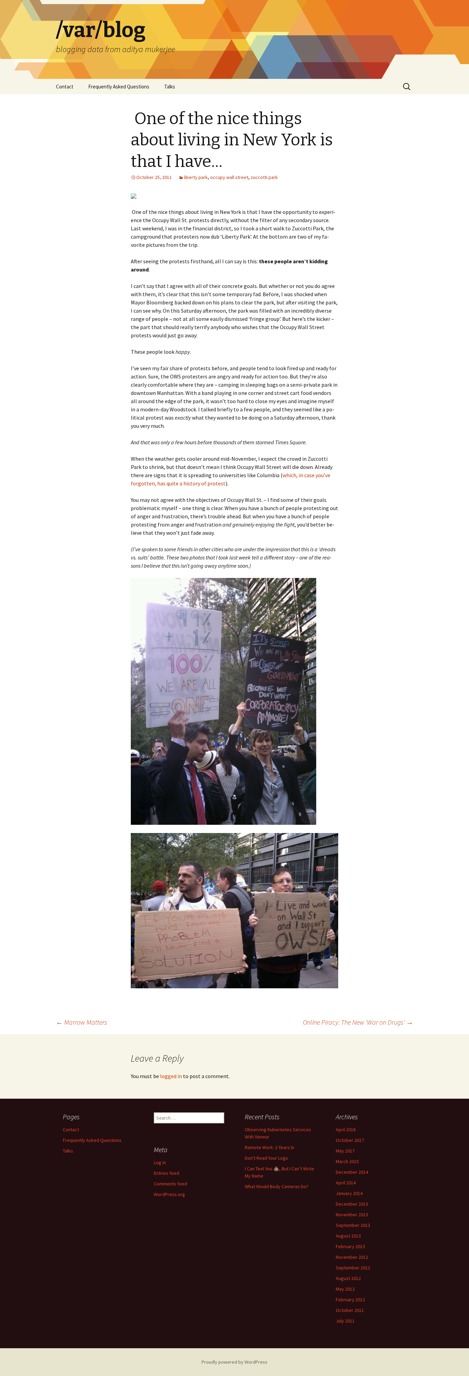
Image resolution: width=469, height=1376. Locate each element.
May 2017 (345, 1151)
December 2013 (352, 1204)
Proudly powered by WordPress (234, 1362)
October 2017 (350, 1140)
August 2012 (348, 1278)
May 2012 (345, 1289)
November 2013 (352, 1214)
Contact (64, 86)
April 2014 (346, 1183)
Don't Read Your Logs (266, 1158)
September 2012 (353, 1268)
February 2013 (350, 1246)
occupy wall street (229, 177)
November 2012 (352, 1257)
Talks (169, 86)
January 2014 (349, 1193)
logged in (171, 1076)
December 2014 (352, 1172)
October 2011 (350, 1310)
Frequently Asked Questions (118, 86)
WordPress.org (169, 1194)
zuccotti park (264, 177)
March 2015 (347, 1161)
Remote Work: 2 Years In (269, 1147)
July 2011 (345, 1321)
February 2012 (350, 1299)
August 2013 (348, 1236)
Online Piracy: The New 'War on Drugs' (358, 1022)
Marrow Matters (81, 1022)
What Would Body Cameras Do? (276, 1186)
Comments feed (170, 1184)
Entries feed (166, 1173)
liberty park (196, 177)
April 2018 (346, 1129)
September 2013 (353, 1225)
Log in (160, 1162)
